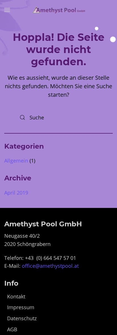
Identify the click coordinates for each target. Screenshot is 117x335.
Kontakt (16, 296)
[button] (7, 10)
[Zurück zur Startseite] (58, 10)
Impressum (20, 307)
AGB (12, 329)
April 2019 (16, 192)
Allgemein (16, 160)
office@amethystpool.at (50, 265)
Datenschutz (22, 318)
